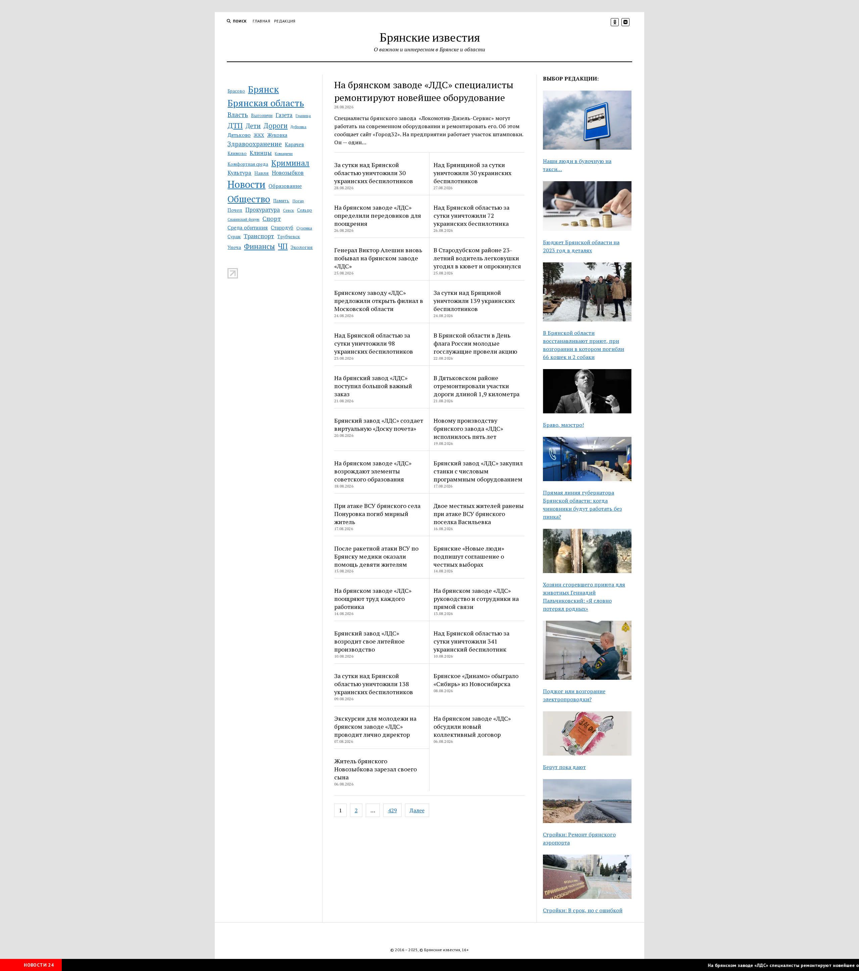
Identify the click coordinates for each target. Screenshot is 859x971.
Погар (298, 201)
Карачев (294, 144)
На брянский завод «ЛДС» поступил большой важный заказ (373, 386)
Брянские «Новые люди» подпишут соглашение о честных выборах (469, 556)
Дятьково (239, 135)
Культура (239, 172)
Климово (237, 153)
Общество (249, 199)
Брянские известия (430, 36)
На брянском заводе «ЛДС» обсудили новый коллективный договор (472, 726)
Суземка (304, 228)
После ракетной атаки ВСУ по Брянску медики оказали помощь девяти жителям (376, 556)
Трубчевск (288, 237)
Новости (246, 184)
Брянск (263, 89)
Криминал (290, 163)
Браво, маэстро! (563, 424)
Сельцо (304, 210)
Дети (253, 125)
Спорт (271, 218)
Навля (261, 173)
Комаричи (284, 153)
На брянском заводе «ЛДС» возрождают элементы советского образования (372, 471)
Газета (284, 115)
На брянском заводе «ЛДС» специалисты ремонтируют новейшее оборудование (423, 91)
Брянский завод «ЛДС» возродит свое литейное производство (369, 641)
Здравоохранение (255, 144)
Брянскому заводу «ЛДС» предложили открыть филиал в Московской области (378, 301)
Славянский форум (243, 219)
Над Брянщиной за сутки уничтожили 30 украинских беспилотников (472, 173)
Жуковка (277, 135)
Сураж (234, 237)
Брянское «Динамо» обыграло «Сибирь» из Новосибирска (476, 680)
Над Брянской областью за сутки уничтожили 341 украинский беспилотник (471, 641)
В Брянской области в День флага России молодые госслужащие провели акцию (475, 343)
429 (392, 810)
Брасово (236, 91)
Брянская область (266, 103)
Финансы (259, 246)
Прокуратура (262, 209)
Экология (302, 247)
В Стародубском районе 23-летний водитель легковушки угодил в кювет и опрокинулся (477, 258)
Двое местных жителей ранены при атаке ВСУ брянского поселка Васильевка (479, 514)
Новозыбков (288, 172)
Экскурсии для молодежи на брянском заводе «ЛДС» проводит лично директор (375, 726)
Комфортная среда (248, 164)
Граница (303, 115)
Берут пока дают (564, 767)
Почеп (235, 210)
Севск (288, 210)
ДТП (235, 125)
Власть (238, 114)
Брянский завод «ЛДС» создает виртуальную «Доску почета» (378, 424)
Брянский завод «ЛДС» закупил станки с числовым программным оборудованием (478, 471)
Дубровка (298, 126)
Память (281, 201)
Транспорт (259, 236)
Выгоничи (261, 115)
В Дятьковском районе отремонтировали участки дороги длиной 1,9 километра (476, 386)
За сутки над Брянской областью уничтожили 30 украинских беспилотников (373, 173)
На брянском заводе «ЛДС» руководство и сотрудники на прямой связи (476, 598)
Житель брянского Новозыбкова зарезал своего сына (375, 769)
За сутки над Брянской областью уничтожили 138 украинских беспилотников (373, 684)
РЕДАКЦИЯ (285, 20)
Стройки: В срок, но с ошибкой (582, 910)
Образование (285, 186)
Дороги (276, 125)
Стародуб (282, 227)
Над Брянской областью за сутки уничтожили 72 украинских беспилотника (471, 215)
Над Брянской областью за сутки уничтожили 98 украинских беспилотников (373, 343)
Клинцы (261, 153)
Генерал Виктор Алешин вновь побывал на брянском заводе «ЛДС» (378, 258)
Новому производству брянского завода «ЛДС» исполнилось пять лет (468, 428)
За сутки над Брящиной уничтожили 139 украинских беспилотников (474, 301)
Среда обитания (248, 227)
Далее (417, 810)
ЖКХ (259, 135)
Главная (261, 20)
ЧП (283, 246)
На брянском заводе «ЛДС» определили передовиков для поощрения (377, 215)
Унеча (234, 247)
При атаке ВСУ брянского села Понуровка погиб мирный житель (377, 514)
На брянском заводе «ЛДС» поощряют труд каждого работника (372, 598)
